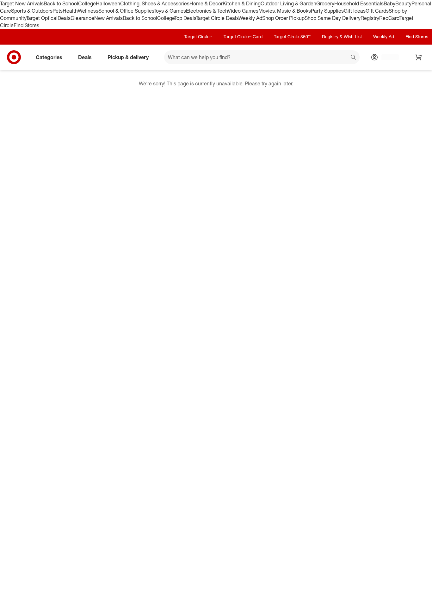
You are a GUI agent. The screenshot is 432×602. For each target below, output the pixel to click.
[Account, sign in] (387, 57)
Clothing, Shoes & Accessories (154, 3)
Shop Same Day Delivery (333, 18)
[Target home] (14, 57)
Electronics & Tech (207, 11)
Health (70, 11)
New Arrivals (108, 18)
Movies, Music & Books (284, 11)
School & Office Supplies (126, 11)
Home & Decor (206, 3)
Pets (57, 11)
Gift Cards (377, 11)
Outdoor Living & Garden (288, 3)
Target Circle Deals (217, 18)
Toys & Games (170, 11)
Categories (49, 57)
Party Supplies (327, 11)
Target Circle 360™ (292, 36)
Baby (389, 3)
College (87, 3)
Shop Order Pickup (283, 18)
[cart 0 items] (419, 57)
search (354, 58)
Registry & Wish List (342, 36)
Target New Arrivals (22, 3)
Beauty (403, 3)
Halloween (108, 3)
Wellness (88, 11)
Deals (64, 18)
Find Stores (26, 25)
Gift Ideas (355, 11)
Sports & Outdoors (31, 11)
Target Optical (42, 18)
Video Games (243, 11)
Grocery (325, 3)
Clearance (82, 18)
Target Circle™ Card (243, 36)
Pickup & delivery (128, 57)
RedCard (389, 18)
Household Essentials (359, 3)
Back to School (61, 3)
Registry (370, 18)
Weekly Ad (250, 18)
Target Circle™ (198, 36)
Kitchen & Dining (242, 3)
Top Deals (185, 18)
